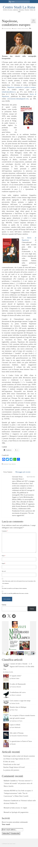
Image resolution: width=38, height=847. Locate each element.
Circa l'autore (7, 472)
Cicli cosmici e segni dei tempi (20, 701)
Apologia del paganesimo (19, 812)
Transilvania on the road (11, 764)
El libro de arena (8, 761)
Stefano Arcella (9, 672)
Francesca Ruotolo (16, 686)
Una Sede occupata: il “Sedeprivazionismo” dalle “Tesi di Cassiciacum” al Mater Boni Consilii (18, 793)
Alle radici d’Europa (16, 733)
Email (3, 563)
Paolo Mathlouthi (15, 727)
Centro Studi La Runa (19, 7)
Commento (5, 531)
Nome (3, 555)
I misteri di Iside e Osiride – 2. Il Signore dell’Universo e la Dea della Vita (18, 666)
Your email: (6, 824)
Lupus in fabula (15, 725)
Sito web (4, 571)
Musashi (13, 744)
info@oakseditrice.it (8, 92)
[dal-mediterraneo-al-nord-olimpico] (27, 653)
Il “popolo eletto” (15, 676)
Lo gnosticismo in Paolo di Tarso (21, 741)
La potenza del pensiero (11, 770)
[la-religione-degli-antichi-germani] (14, 653)
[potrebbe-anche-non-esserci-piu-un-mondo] (34, 653)
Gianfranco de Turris (16, 721)
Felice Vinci (14, 710)
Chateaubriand (5, 464)
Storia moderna (25, 28)
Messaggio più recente (22, 472)
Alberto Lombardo (16, 695)
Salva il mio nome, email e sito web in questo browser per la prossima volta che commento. (19, 582)
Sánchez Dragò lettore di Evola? (14, 767)
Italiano (19, 28)
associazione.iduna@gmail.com (17, 99)
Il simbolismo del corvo (18, 692)
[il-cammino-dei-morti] (20, 653)
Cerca (4, 605)
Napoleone (14, 464)
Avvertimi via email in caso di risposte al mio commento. (14, 588)
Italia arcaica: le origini (19, 808)
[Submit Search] (9, 1)
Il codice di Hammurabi (18, 684)
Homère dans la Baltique (18, 707)
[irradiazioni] (7, 653)
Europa (10, 464)
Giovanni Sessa (7, 28)
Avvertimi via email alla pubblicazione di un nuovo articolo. (15, 593)
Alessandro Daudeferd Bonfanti (19, 735)
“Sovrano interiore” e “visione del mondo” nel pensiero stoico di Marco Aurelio (18, 783)
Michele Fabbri (15, 678)
